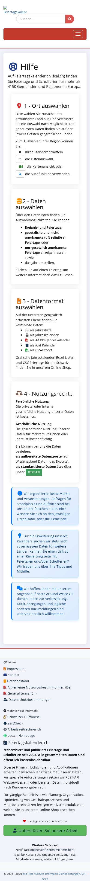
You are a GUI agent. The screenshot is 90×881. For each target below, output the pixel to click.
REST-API (34, 472)
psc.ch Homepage (21, 735)
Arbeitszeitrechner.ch (24, 729)
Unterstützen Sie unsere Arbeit (47, 830)
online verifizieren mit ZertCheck (52, 850)
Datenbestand (17, 681)
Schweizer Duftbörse (23, 717)
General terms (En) (21, 693)
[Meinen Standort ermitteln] (20, 152)
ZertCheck (15, 723)
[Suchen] (69, 19)
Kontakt (13, 675)
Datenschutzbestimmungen (29, 699)
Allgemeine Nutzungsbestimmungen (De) (39, 687)
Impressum (15, 668)
